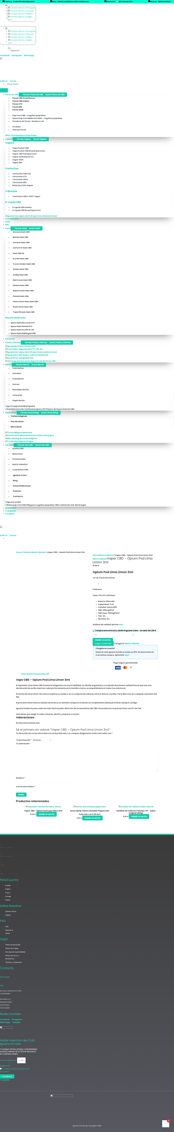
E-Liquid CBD (13, 202)
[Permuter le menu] (4, 90)
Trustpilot (5, 1080)
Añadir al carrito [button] (46, 814)
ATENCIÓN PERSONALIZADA (23, 2)
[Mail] (1, 982)
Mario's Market (38, 552)
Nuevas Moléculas (15, 317)
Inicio (95, 555)
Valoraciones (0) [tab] (41, 674)
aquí (121, 624)
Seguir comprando (103, 643)
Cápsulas (11, 191)
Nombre (20, 778)
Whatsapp (4, 977)
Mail (1, 985)
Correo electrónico (25, 786)
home (18, 552)
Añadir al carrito (103, 640)
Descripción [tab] (27, 674)
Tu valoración (23, 743)
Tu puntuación (23, 740)
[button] (18, 25)
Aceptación (5, 1066)
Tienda (26, 552)
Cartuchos (11, 168)
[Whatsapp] (1, 974)
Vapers (9, 142)
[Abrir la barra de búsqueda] (9, 48)
